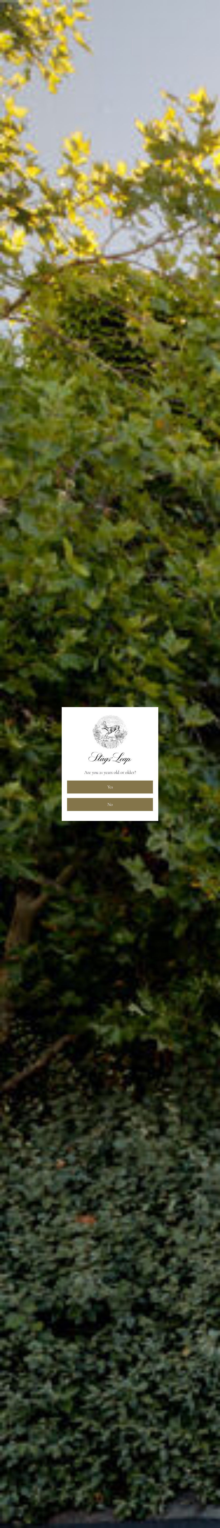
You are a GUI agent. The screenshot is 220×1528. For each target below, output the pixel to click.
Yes (110, 787)
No (110, 804)
